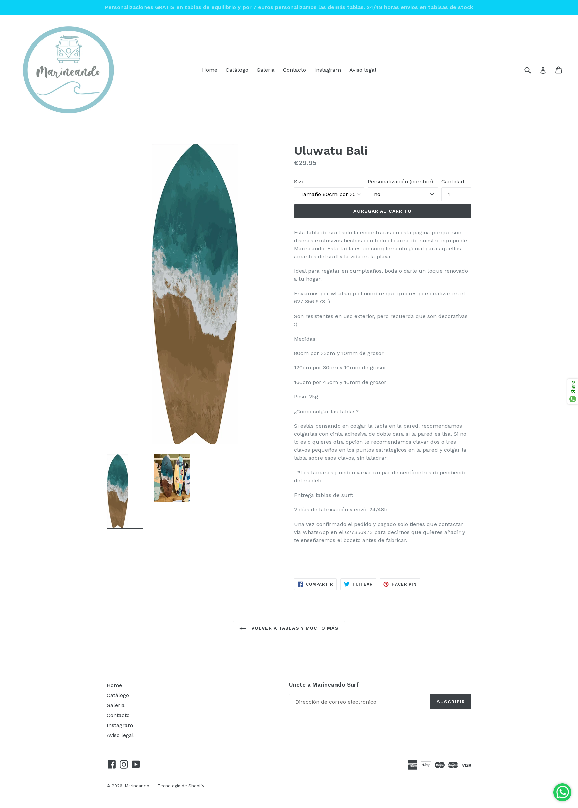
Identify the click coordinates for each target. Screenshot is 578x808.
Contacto (294, 70)
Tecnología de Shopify (181, 785)
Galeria (266, 70)
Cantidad (452, 181)
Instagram (327, 70)
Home (209, 70)
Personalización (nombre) (400, 181)
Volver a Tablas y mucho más (294, 628)
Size (299, 181)
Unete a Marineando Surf (324, 684)
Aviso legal (362, 70)
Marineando (137, 785)
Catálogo (237, 70)
